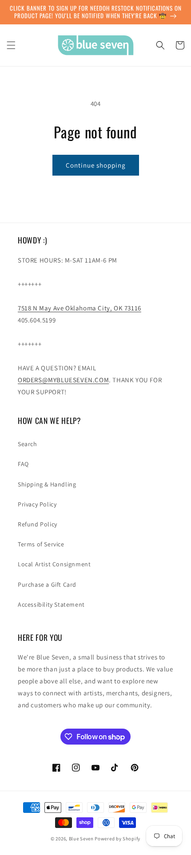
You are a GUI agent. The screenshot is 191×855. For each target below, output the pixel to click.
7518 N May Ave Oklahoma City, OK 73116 (79, 308)
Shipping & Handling (47, 484)
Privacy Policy (37, 504)
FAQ (23, 464)
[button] (11, 45)
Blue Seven (81, 838)
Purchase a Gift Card (47, 584)
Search (27, 444)
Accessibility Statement (51, 604)
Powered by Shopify (117, 838)
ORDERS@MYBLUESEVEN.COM (63, 380)
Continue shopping (96, 165)
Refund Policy (37, 524)
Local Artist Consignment (54, 564)
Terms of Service (41, 544)
